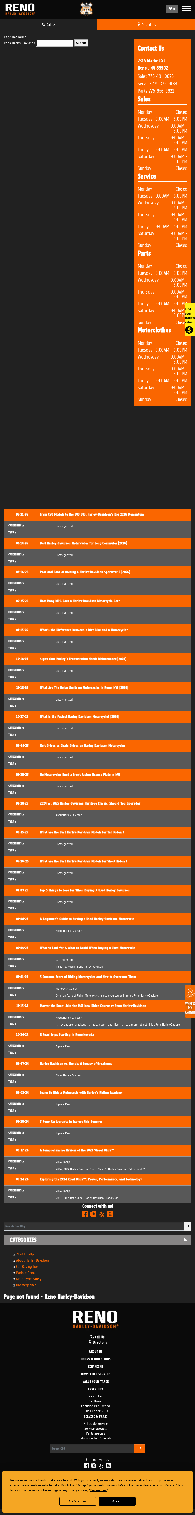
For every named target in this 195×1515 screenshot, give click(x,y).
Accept (117, 1501)
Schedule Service (96, 1423)
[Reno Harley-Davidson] (21, 9)
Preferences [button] (98, 1490)
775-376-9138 (164, 82)
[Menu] (186, 9)
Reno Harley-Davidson (19, 42)
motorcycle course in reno (117, 995)
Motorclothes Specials (95, 1437)
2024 (59, 1168)
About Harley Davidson (32, 1260)
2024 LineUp (25, 1253)
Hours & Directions (96, 1359)
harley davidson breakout (71, 1024)
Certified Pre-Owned (95, 1405)
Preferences (78, 1501)
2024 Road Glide (74, 1197)
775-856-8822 (161, 90)
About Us (95, 1352)
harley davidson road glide (104, 1024)
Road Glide (112, 1197)
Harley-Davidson (66, 966)
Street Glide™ (137, 1168)
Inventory (95, 1389)
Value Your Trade (96, 1382)
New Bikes (95, 1395)
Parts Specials (96, 1432)
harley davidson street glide (138, 1024)
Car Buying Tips (27, 1266)
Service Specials (95, 1427)
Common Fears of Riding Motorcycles (78, 995)
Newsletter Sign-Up (95, 1374)
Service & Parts (96, 1417)
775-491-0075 (161, 75)
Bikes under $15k (95, 1410)
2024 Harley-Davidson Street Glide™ (85, 1168)
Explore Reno (25, 1272)
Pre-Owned (96, 1400)
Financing (95, 1367)
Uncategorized (26, 1284)
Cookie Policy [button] (174, 1485)
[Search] (187, 1226)
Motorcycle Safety (29, 1278)
